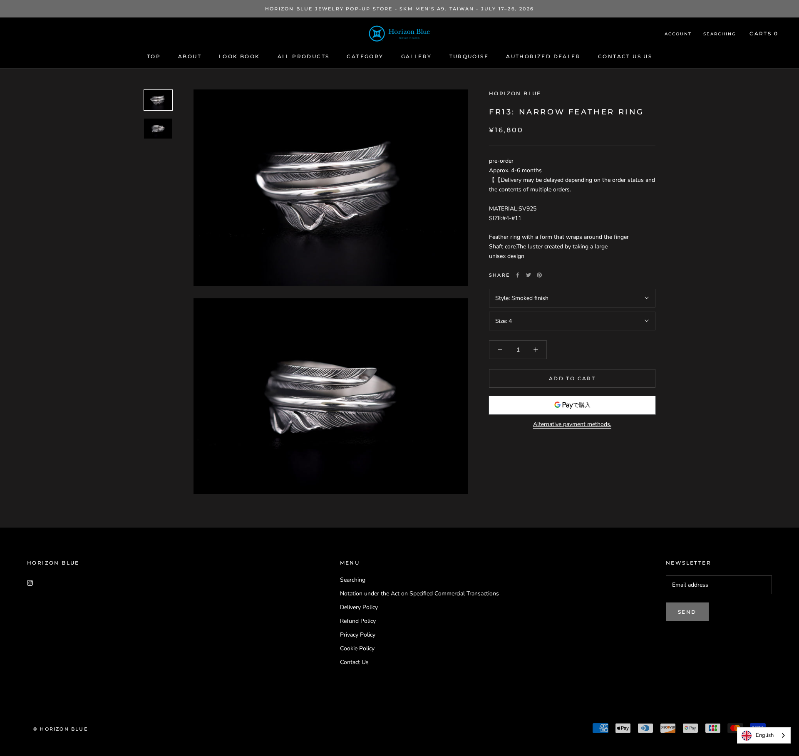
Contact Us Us (625, 56)
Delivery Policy (359, 607)
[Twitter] (528, 275)
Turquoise (469, 56)
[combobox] (764, 735)
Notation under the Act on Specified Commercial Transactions (419, 593)
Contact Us (354, 662)
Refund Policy (358, 621)
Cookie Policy (357, 648)
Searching (719, 34)
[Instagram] (30, 582)
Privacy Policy (357, 635)
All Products (304, 56)
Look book (239, 56)
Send (687, 612)
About (189, 56)
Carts (763, 33)
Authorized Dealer (543, 56)
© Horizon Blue (60, 729)
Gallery (416, 56)
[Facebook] (517, 275)
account (678, 34)
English (765, 735)
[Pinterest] (539, 275)
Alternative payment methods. (572, 424)
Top (154, 56)
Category (365, 56)
